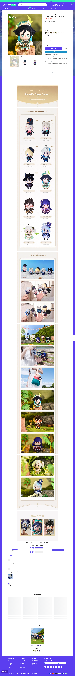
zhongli (37, 651)
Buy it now (56, 51)
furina (36, 651)
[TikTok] (53, 667)
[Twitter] (62, 667)
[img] (10, 558)
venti (34, 651)
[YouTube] (59, 667)
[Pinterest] (51, 667)
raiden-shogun (39, 651)
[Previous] (8, 61)
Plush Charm (46, 542)
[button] (32, 547)
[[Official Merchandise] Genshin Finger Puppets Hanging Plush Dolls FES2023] (37, 636)
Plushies (51, 22)
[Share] (66, 48)
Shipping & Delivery (37, 81)
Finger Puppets (32, 542)
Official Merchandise (51, 21)
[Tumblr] (56, 667)
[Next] (41, 61)
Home (9, 11)
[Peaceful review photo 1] (10, 576)
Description (28, 81)
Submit (62, 662)
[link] (14, 616)
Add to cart (53, 48)
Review (45, 81)
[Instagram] (48, 667)
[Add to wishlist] (64, 48)
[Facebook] (45, 667)
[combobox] (31, 4)
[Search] (32, 4)
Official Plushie (39, 542)
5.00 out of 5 (19, 549)
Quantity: (46, 38)
